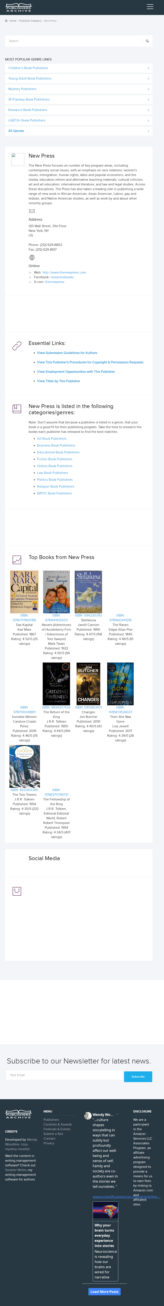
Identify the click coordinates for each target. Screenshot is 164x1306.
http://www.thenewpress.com (64, 273)
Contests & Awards (58, 1125)
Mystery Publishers (22, 89)
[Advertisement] (79, 314)
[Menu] (150, 7)
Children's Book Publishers (28, 68)
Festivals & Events (57, 1129)
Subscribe (138, 1076)
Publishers (51, 1120)
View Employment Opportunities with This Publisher (76, 372)
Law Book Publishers (52, 473)
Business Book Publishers (56, 446)
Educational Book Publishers (58, 452)
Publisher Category (30, 20)
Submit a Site (53, 1134)
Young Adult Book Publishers (29, 79)
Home (12, 20)
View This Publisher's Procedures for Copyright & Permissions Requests (90, 362)
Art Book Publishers (51, 439)
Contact (49, 1139)
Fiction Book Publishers (54, 459)
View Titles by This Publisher (58, 381)
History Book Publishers (54, 466)
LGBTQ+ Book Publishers (26, 120)
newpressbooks (62, 277)
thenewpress (54, 282)
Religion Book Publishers (55, 487)
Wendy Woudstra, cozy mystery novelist (21, 1144)
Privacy (49, 1143)
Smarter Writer (15, 1170)
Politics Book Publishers (55, 480)
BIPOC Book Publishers (54, 493)
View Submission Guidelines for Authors (67, 353)
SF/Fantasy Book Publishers (29, 100)
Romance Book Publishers (27, 110)
